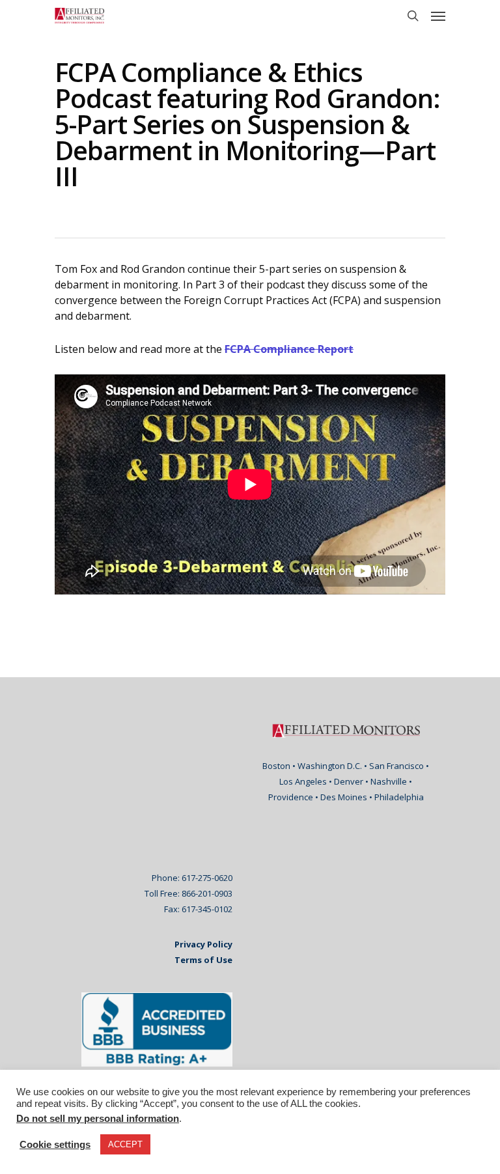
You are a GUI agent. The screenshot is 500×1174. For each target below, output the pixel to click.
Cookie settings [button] (55, 1144)
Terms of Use (203, 960)
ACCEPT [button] (125, 1144)
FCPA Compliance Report (289, 349)
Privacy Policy (203, 944)
